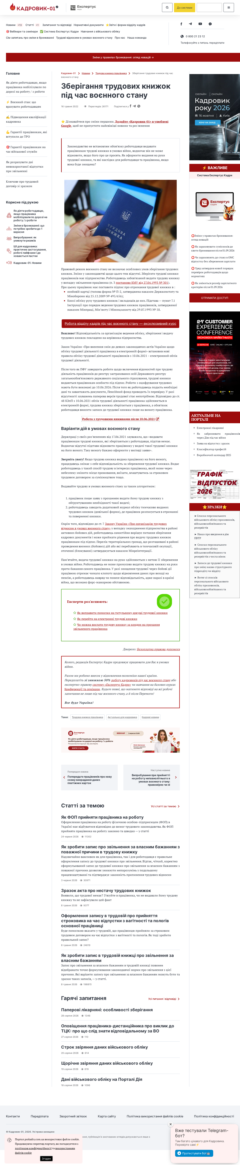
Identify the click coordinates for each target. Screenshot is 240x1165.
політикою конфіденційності (33, 1148)
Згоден (46, 1158)
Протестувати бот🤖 (196, 1153)
